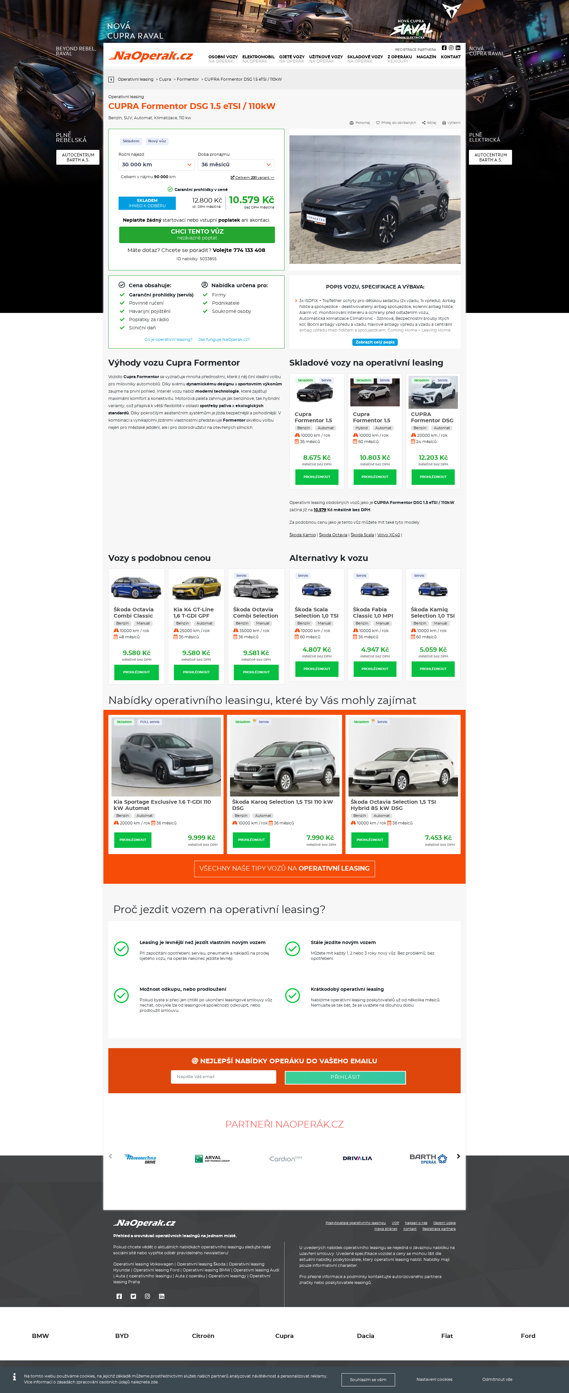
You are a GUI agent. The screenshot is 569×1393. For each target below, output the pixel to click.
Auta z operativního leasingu (144, 1276)
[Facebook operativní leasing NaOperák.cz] (444, 48)
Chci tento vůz (197, 235)
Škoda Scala (362, 535)
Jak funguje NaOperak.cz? (224, 340)
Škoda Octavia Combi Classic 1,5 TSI (194, 616)
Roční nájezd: (132, 154)
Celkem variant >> (254, 178)
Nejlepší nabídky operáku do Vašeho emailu (287, 1061)
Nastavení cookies (434, 1379)
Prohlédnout (317, 477)
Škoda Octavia (333, 535)
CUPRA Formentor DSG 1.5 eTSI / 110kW (374, 421)
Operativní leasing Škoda (201, 1264)
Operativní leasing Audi (256, 1270)
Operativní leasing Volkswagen (143, 1264)
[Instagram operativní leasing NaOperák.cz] (451, 48)
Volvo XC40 (388, 535)
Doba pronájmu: (214, 154)
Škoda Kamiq (302, 535)
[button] (459, 1159)
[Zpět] (112, 79)
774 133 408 (249, 250)
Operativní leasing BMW (206, 1270)
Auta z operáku (190, 1276)
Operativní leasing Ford (156, 1270)
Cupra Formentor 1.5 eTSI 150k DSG (314, 421)
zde (154, 1382)
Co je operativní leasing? (169, 340)
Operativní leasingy (227, 1276)
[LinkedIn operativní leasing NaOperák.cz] (458, 48)
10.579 (320, 510)
